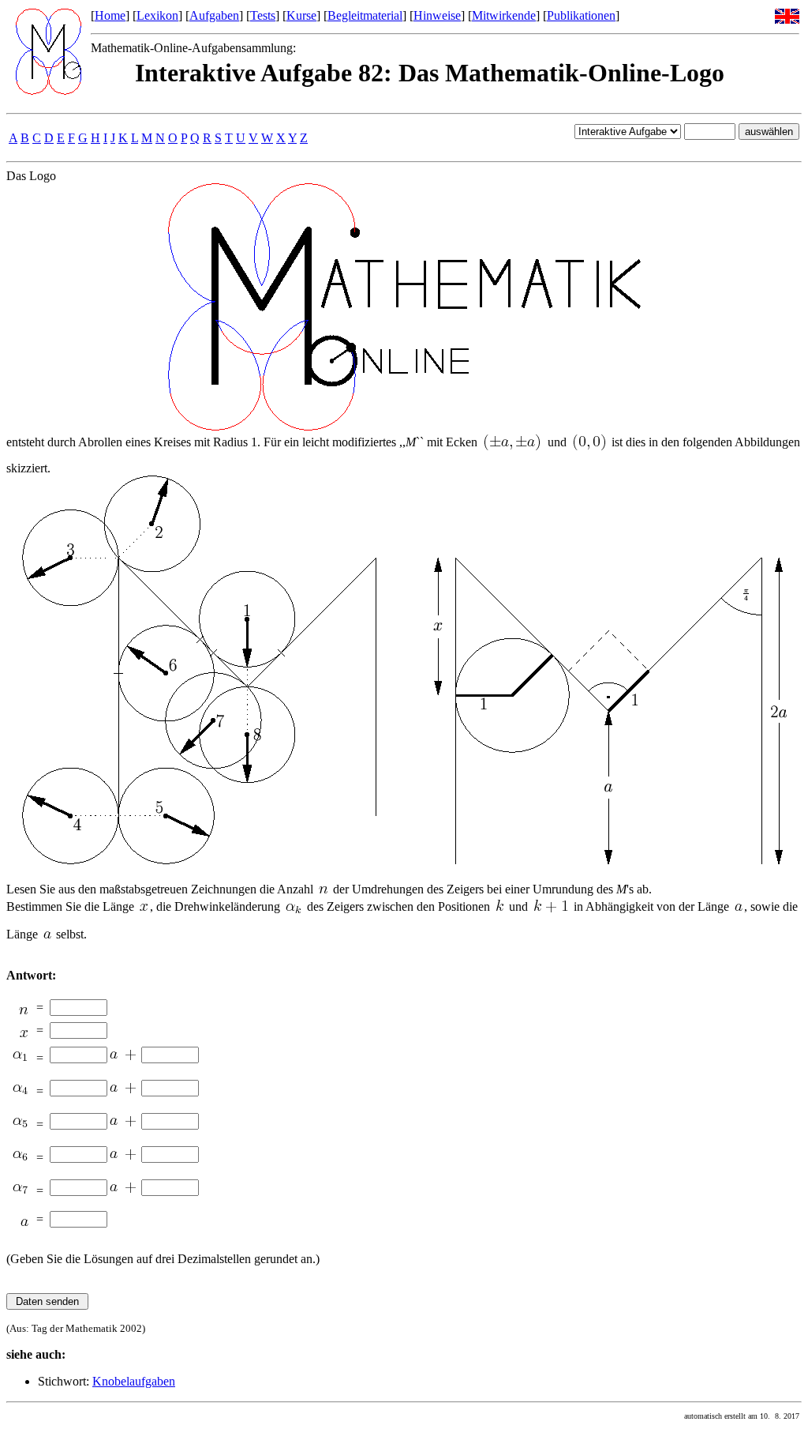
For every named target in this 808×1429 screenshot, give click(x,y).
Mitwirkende (504, 15)
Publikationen (581, 15)
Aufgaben (214, 15)
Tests (262, 15)
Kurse (301, 15)
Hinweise (437, 15)
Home (110, 15)
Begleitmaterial (364, 15)
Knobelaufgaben (133, 1381)
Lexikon (157, 15)
